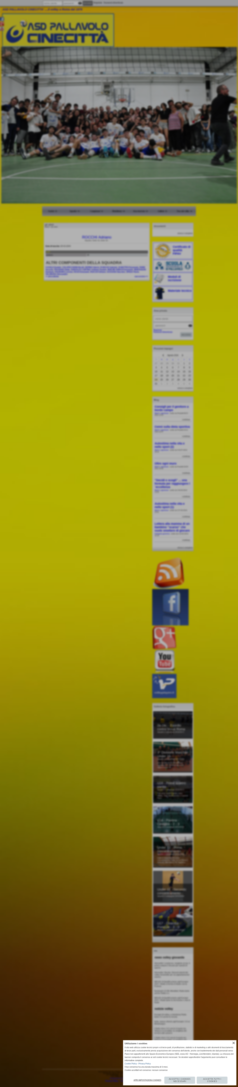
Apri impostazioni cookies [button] (147, 1080)
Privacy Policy (144, 1064)
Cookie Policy (131, 1064)
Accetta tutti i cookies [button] (212, 1080)
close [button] (234, 1043)
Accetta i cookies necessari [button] (180, 1080)
